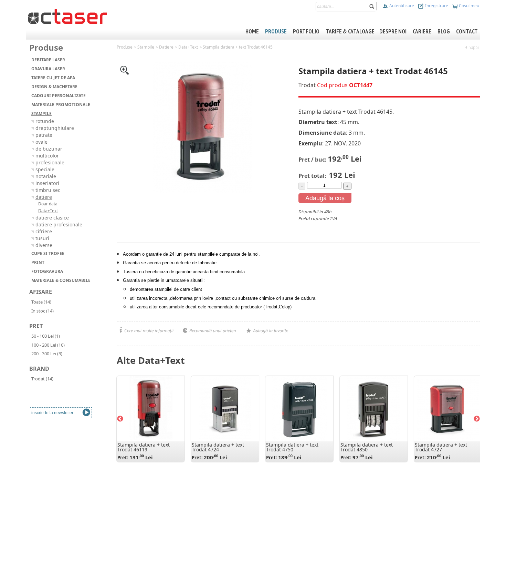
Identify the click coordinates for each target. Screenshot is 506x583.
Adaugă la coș (325, 198)
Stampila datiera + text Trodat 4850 (366, 447)
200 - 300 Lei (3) (46, 353)
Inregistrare (436, 6)
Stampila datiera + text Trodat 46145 (238, 47)
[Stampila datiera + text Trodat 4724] (225, 408)
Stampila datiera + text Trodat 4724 (218, 447)
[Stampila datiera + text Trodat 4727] (448, 409)
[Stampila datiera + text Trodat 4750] (299, 408)
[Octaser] (68, 16)
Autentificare (401, 6)
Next (476, 419)
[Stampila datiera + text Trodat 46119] (150, 408)
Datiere (166, 47)
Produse (125, 47)
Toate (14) (41, 302)
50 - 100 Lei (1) (45, 336)
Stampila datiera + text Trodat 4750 (292, 447)
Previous (120, 419)
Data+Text (188, 47)
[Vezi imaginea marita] (124, 70)
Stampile (145, 47)
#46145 (305, 225)
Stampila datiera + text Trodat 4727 (441, 447)
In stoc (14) (42, 311)
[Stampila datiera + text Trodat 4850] (373, 408)
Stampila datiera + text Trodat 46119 (143, 447)
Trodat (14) (42, 379)
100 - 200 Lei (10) (48, 345)
